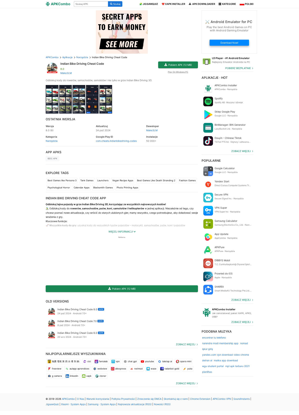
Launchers (102, 180)
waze (153, 368)
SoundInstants (241, 398)
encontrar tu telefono (214, 337)
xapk (88, 375)
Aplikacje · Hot (215, 77)
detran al (207, 360)
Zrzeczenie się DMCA (149, 398)
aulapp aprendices (79, 368)
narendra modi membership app (220, 343)
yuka (189, 368)
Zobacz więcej (185, 344)
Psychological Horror (59, 187)
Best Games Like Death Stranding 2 (156, 180)
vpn (118, 361)
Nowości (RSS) (162, 404)
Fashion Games (187, 180)
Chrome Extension (200, 398)
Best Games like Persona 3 (62, 180)
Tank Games (86, 180)
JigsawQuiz (52, 404)
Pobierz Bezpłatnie (238, 68)
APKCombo (52, 57)
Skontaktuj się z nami (176, 398)
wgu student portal (213, 366)
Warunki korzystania (97, 398)
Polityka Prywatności (123, 398)
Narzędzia (51, 140)
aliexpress (120, 368)
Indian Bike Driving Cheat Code (82, 63)
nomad (244, 343)
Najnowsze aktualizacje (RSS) (135, 404)
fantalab (103, 361)
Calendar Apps (81, 187)
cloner (102, 375)
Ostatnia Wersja (60, 119)
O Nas (80, 398)
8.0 (49, 130)
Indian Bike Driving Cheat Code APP (76, 198)
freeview (56, 368)
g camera (57, 375)
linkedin (74, 375)
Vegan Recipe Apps (122, 180)
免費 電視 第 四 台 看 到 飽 (65, 361)
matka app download (226, 360)
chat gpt (132, 361)
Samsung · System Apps (102, 404)
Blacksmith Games (103, 187)
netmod (138, 368)
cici (89, 361)
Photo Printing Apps (127, 187)
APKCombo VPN (222, 398)
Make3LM (66, 73)
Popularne (211, 160)
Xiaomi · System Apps (73, 404)
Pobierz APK (180, 64)
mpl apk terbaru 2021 (237, 366)
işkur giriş (207, 348)
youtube (149, 361)
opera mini (185, 361)
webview (102, 368)
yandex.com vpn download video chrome (225, 354)
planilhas (207, 371)
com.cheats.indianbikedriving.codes (116, 140)
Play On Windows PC (178, 72)
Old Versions (57, 301)
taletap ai (167, 361)
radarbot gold (172, 368)
